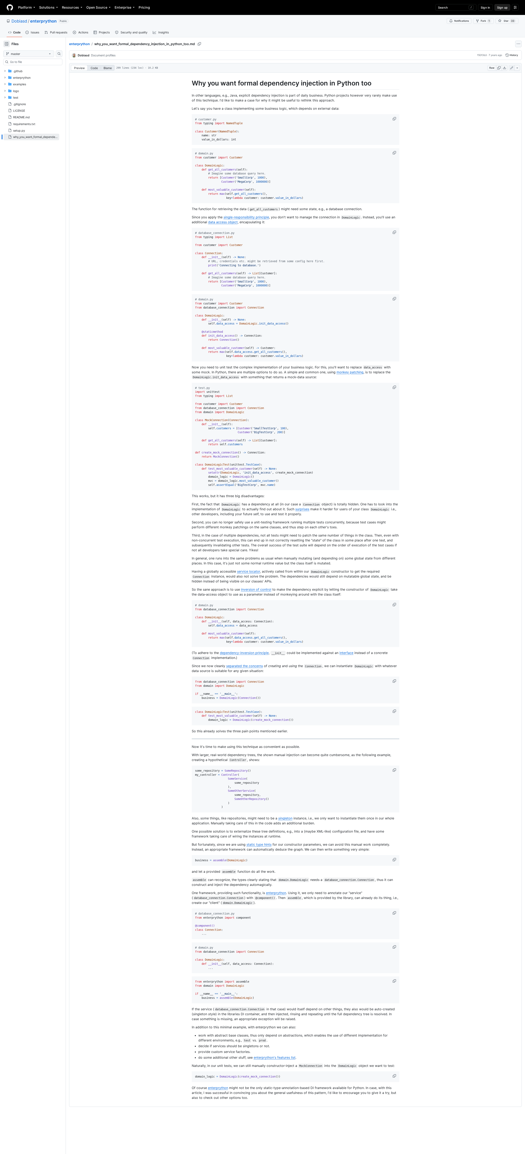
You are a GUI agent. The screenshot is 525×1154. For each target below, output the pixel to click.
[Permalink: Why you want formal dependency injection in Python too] (189, 83)
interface (346, 653)
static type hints (259, 844)
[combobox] (34, 62)
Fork (485, 20)
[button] (395, 119)
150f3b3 (482, 55)
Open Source (96, 7)
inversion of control (256, 589)
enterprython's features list (275, 1057)
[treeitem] (31, 137)
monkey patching (350, 372)
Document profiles (103, 55)
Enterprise (123, 7)
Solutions (47, 7)
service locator (248, 571)
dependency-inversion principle (244, 653)
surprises (302, 509)
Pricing (144, 7)
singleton (285, 818)
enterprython (43, 21)
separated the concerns (244, 666)
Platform (25, 7)
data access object (223, 222)
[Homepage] (10, 7)
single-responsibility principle (246, 217)
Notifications (461, 20)
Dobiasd (19, 21)
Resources (70, 7)
